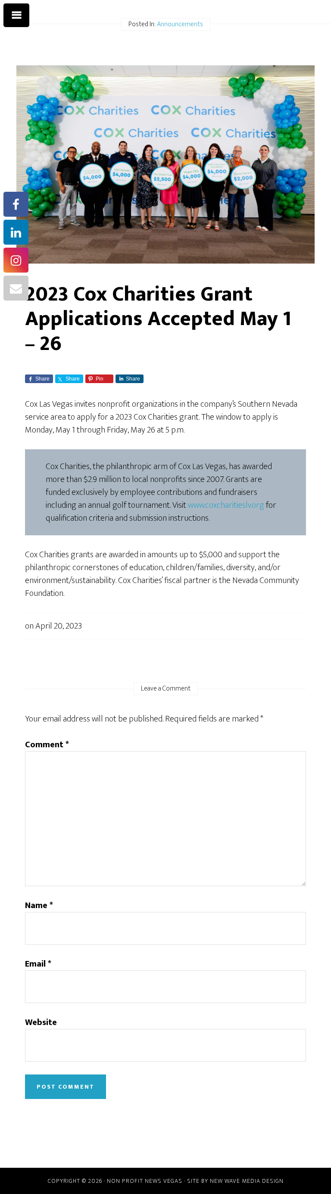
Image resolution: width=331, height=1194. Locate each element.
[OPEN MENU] (16, 15)
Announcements (180, 24)
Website (41, 1022)
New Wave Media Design (247, 1181)
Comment (47, 744)
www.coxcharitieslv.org (226, 505)
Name (39, 905)
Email (38, 964)
